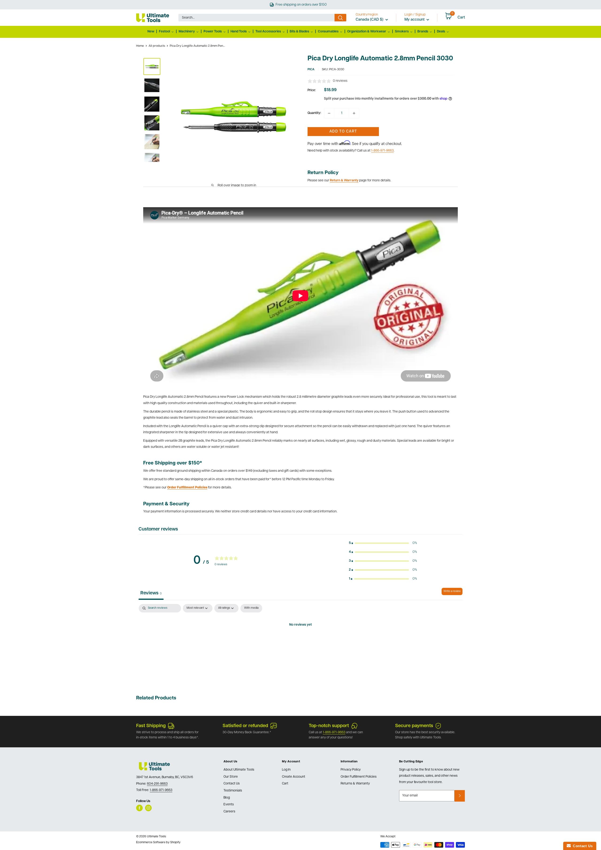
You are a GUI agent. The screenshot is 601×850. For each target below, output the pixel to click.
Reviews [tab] (151, 593)
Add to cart (343, 131)
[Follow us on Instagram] (148, 808)
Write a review (452, 591)
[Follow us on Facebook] (139, 808)
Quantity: (314, 113)
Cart (285, 783)
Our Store (230, 777)
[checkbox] (251, 608)
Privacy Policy (351, 770)
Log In (286, 770)
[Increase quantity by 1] (354, 113)
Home (140, 45)
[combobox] (256, 17)
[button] (383, 543)
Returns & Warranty (355, 783)
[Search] (340, 17)
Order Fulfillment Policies (359, 777)
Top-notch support (329, 726)
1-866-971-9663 (382, 150)
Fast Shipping (151, 726)
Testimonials (232, 790)
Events (228, 804)
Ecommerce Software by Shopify (158, 842)
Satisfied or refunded (245, 726)
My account (415, 20)
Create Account (293, 777)
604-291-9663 (157, 784)
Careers (229, 811)
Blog (226, 797)
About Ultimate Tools (238, 770)
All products (157, 45)
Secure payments (414, 726)
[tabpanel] (300, 641)
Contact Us (231, 783)
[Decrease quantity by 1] (329, 113)
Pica (311, 69)
